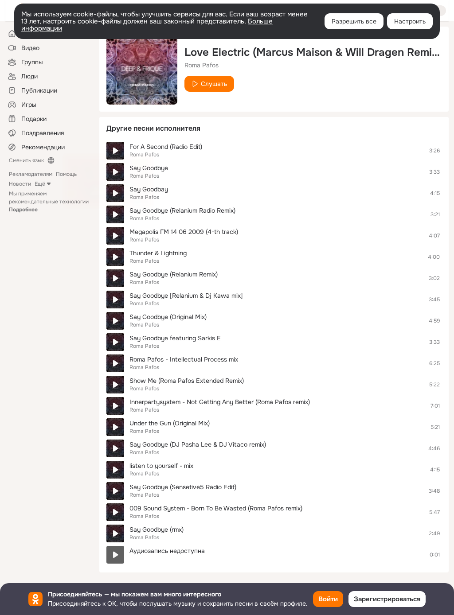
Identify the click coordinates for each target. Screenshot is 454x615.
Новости (20, 183)
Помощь (66, 174)
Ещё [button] (40, 183)
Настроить (410, 21)
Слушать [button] (214, 84)
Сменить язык (26, 160)
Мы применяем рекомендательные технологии (49, 201)
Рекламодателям (30, 174)
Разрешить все (354, 21)
